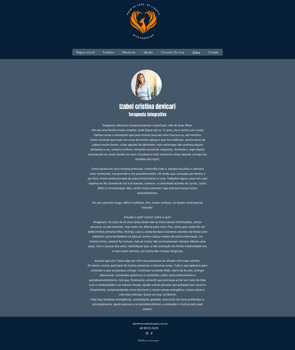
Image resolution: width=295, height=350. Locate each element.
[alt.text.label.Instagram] (147, 333)
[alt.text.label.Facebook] (151, 333)
